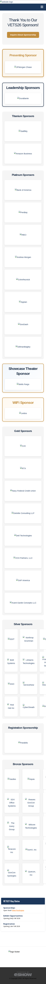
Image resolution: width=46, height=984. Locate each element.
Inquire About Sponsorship (23, 35)
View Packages (18, 910)
